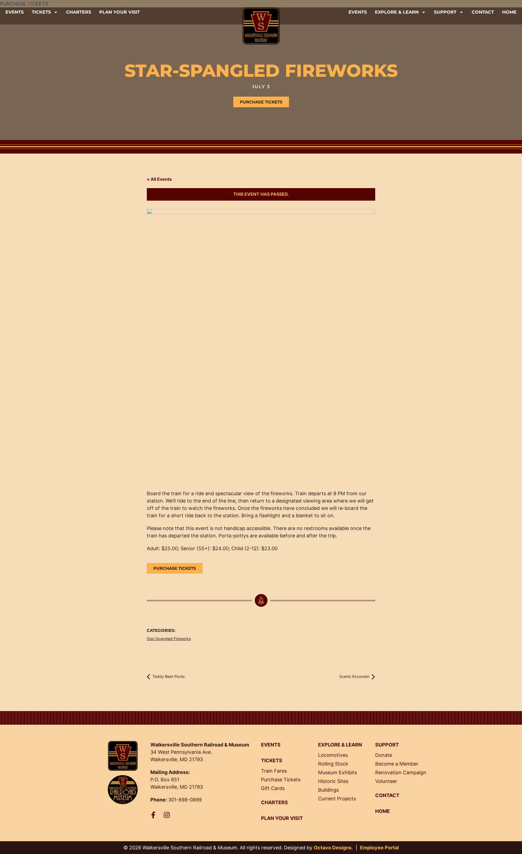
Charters (78, 12)
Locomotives (333, 755)
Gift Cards (273, 788)
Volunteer (386, 781)
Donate (383, 755)
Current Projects (337, 798)
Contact (483, 12)
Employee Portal (379, 847)
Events (14, 12)
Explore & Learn (397, 12)
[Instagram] (167, 815)
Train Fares (274, 771)
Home (509, 12)
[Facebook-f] (153, 815)
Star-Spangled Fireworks (169, 638)
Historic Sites (333, 781)
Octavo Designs (333, 847)
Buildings (328, 790)
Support (445, 12)
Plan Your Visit (119, 12)
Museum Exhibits (337, 772)
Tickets (41, 12)
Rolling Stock (333, 764)
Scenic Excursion (355, 676)
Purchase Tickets (280, 779)
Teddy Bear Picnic (168, 676)
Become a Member (396, 764)
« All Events (159, 179)
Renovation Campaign (400, 772)
